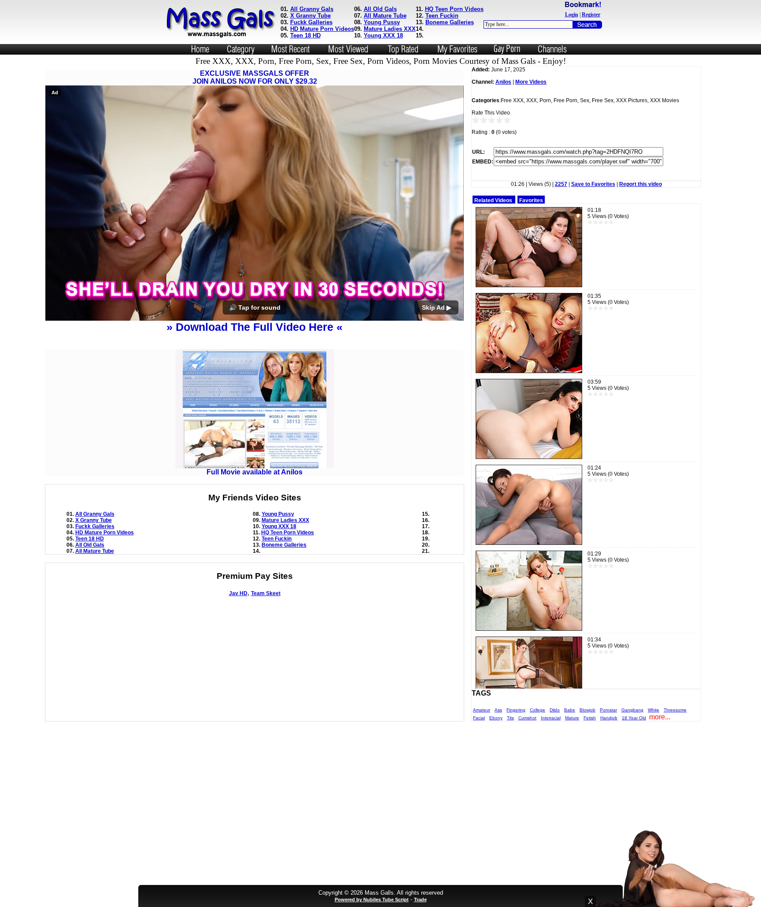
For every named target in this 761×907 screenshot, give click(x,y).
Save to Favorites (593, 184)
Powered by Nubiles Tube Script (372, 899)
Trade (420, 899)
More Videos (531, 82)
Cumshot (527, 717)
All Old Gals (380, 9)
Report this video (640, 184)
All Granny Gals (311, 9)
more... (659, 717)
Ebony (495, 717)
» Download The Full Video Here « (254, 327)
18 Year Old (634, 717)
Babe (569, 709)
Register (591, 14)
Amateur (481, 709)
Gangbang (632, 709)
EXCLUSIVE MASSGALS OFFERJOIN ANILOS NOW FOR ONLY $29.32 (254, 77)
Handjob (608, 717)
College (537, 709)
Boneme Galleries (449, 22)
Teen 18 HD (305, 35)
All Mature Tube (385, 15)
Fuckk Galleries (311, 22)
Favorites (531, 200)
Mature (572, 717)
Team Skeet (266, 593)
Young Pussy (382, 22)
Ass (498, 709)
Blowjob (587, 709)
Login (571, 14)
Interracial (551, 717)
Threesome (675, 709)
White (653, 709)
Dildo (555, 709)
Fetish (590, 717)
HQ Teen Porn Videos (454, 9)
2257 (561, 184)
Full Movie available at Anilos (255, 472)
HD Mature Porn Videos (322, 29)
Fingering (515, 709)
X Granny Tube (310, 15)
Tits (510, 717)
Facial (479, 717)
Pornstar (608, 709)
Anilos (503, 82)
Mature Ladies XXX (390, 29)
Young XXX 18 (383, 35)
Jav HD (238, 593)
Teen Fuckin (441, 15)
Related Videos (493, 200)
